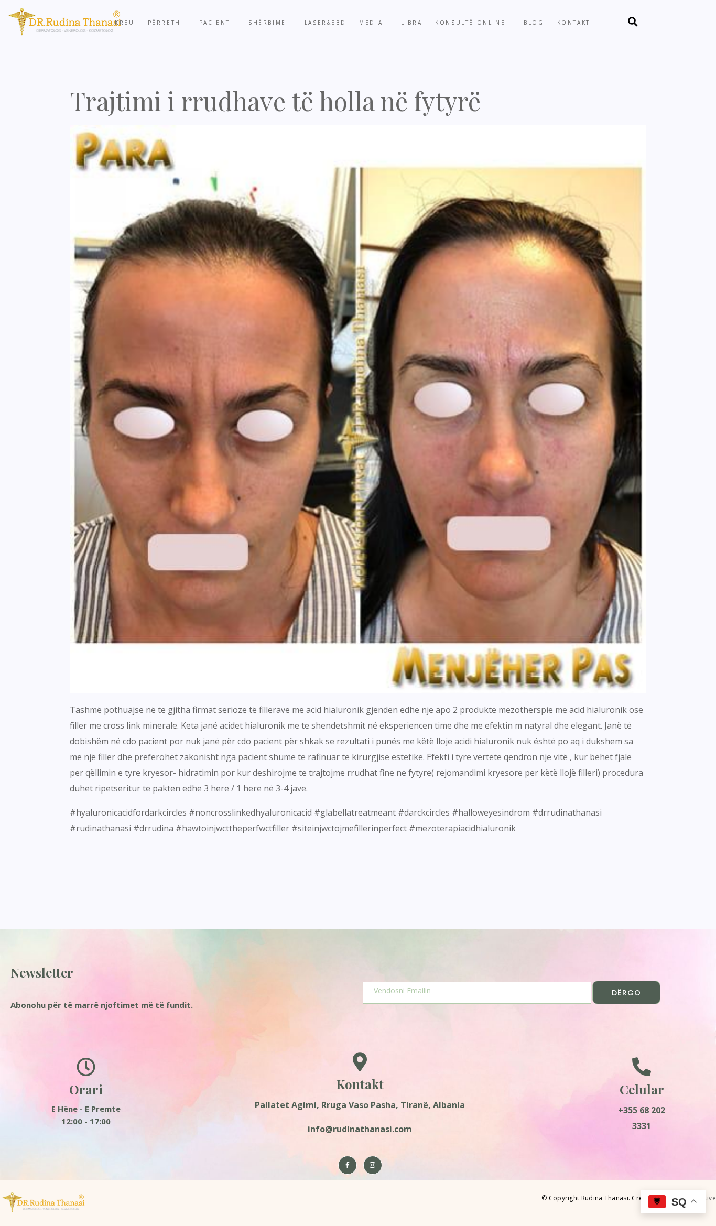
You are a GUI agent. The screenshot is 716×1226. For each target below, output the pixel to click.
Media (371, 22)
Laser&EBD (325, 22)
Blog (534, 22)
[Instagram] (372, 1165)
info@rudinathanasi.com (360, 1129)
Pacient (214, 22)
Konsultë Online (470, 22)
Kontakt (573, 22)
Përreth (164, 22)
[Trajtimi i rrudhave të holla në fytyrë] (358, 408)
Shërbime (267, 22)
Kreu (124, 22)
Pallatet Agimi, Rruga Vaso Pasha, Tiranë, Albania (360, 1105)
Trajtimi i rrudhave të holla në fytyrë (275, 100)
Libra (411, 22)
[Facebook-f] (347, 1165)
